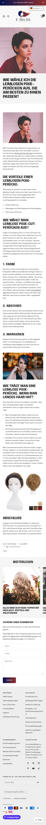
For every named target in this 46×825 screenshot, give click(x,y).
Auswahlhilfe (7, 764)
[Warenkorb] (42, 16)
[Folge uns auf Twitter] (33, 763)
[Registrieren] (38, 782)
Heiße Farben (7, 696)
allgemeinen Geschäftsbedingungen (24, 636)
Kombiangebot (8, 708)
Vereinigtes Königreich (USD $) (14, 792)
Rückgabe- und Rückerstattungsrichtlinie (34, 711)
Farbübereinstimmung (11, 717)
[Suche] (8, 16)
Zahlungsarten (30, 718)
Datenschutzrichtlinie (33, 722)
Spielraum (6, 759)
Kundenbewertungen (11, 755)
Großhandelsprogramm (11, 743)
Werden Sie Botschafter (12, 751)
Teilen (5, 551)
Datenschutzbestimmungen (13, 639)
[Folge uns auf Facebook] (28, 763)
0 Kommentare (14, 546)
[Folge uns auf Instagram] (38, 763)
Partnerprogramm (9, 747)
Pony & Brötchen (9, 704)
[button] (36, 8)
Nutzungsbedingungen (33, 726)
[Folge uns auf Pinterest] (28, 768)
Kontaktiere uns (31, 696)
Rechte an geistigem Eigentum (33, 731)
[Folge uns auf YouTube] (33, 768)
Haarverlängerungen (10, 700)
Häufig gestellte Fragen (34, 700)
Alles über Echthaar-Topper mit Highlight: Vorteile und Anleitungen (21, 610)
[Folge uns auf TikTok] (38, 768)
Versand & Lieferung (32, 704)
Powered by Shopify (20, 798)
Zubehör (6, 713)
